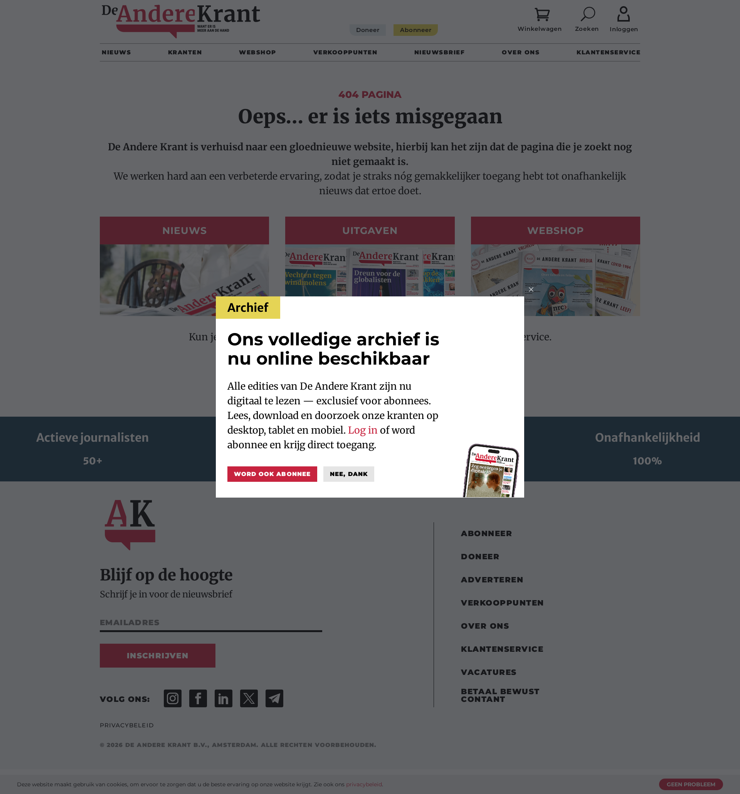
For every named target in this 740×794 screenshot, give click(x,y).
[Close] (531, 289)
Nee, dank (349, 474)
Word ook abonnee (272, 474)
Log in (363, 430)
